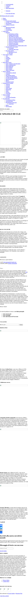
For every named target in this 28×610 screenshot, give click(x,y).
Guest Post (11, 103)
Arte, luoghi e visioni (7, 54)
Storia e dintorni (6, 71)
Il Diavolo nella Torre (13, 49)
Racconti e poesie (10, 50)
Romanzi (8, 32)
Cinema (7, 57)
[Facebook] (14, 525)
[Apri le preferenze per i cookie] (11, 608)
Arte (7, 56)
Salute (7, 91)
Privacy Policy (6, 580)
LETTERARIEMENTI (9, 9)
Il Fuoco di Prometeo (13, 44)
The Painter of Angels (14, 36)
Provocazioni (9, 106)
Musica (7, 80)
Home (4, 18)
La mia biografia (9, 4)
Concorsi (8, 85)
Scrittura (5, 19)
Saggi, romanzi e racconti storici (13, 63)
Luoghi (7, 7)
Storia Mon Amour (7, 62)
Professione (8, 89)
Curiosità (8, 74)
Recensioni (8, 28)
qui (26, 272)
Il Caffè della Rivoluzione (11, 78)
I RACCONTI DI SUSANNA (10, 12)
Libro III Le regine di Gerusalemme (17, 40)
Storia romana (9, 68)
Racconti (11, 53)
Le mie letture (9, 30)
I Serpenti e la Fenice (13, 43)
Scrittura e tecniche (10, 24)
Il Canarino (11, 48)
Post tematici (8, 23)
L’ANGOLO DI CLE (8, 3)
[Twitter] (14, 528)
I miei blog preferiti (4, 596)
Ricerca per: (2, 324)
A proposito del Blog (10, 100)
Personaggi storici (10, 81)
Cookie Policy (6, 581)
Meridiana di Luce (13, 52)
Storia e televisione (10, 70)
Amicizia (8, 84)
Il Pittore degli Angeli (13, 35)
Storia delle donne (10, 8)
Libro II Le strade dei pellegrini (16, 39)
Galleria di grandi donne (11, 76)
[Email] (14, 530)
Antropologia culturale (11, 72)
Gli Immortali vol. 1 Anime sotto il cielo (18, 45)
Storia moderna (9, 67)
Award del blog (9, 101)
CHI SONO (6, 1)
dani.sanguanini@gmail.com (9, 262)
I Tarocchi (8, 5)
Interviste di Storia (10, 79)
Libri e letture (9, 88)
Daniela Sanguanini (12, 263)
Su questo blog (6, 98)
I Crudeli (8, 96)
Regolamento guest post (11, 102)
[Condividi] (14, 532)
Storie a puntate (6, 94)
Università (8, 93)
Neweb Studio (11, 593)
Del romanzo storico (10, 75)
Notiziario (8, 10)
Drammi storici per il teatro (12, 46)
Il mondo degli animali (11, 21)
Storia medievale (9, 66)
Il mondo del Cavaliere (8, 83)
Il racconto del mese (10, 13)
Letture (4, 26)
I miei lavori (5, 31)
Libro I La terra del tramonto (15, 37)
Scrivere (7, 92)
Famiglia (8, 87)
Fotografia (8, 58)
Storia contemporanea (11, 65)
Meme (7, 105)
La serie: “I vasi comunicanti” (12, 22)
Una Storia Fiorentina (11, 97)
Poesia (7, 61)
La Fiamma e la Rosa (13, 33)
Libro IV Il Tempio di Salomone (16, 41)
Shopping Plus (19, 593)
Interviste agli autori (10, 27)
